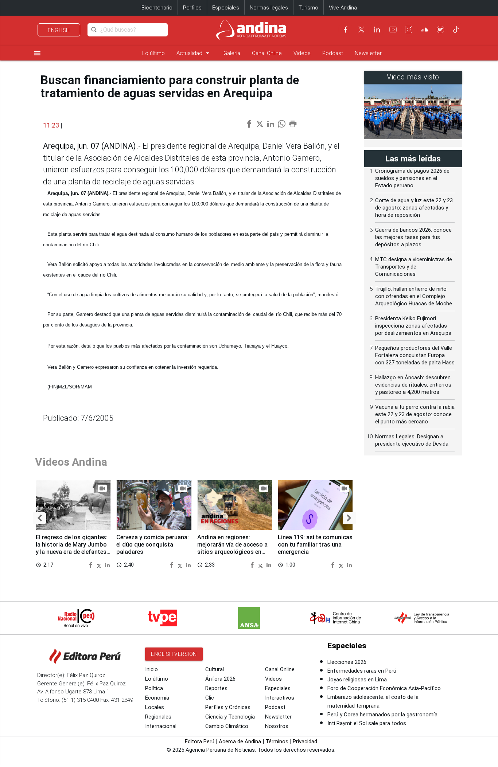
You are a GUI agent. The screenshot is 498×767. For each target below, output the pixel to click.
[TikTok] (456, 29)
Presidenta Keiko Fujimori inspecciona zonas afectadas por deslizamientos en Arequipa (413, 325)
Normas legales (269, 7)
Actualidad (194, 53)
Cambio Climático (226, 726)
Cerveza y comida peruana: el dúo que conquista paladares (152, 544)
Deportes (216, 688)
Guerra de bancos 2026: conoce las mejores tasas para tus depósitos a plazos (413, 237)
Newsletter (368, 53)
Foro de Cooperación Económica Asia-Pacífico (384, 688)
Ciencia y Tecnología (230, 716)
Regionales (158, 716)
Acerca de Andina (240, 741)
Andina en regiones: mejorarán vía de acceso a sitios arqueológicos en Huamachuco (232, 548)
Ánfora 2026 (220, 679)
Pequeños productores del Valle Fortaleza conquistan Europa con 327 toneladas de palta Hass (415, 355)
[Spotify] (440, 29)
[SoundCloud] (424, 29)
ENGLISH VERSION (174, 654)
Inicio (151, 669)
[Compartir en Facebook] (91, 564)
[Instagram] (408, 29)
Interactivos (279, 697)
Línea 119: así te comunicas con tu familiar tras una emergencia (315, 544)
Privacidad (305, 741)
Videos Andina (71, 461)
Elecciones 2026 (346, 662)
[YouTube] (393, 29)
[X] (361, 29)
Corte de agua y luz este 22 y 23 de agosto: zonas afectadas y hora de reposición (414, 207)
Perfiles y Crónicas (227, 707)
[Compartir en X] (100, 564)
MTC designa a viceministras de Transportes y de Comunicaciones (413, 266)
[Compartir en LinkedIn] (107, 564)
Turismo (308, 7)
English (59, 30)
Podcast (332, 53)
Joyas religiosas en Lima (357, 679)
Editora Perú (199, 741)
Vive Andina (343, 7)
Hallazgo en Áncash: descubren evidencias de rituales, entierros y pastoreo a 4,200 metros (413, 384)
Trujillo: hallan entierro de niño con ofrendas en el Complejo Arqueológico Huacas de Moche (413, 296)
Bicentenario (156, 7)
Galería (231, 53)
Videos (302, 53)
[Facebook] (345, 29)
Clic (209, 697)
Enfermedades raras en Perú (361, 671)
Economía (157, 697)
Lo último (153, 53)
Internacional (160, 726)
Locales (154, 707)
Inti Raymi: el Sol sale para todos (366, 723)
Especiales (225, 7)
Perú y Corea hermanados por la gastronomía (382, 714)
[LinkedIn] (377, 29)
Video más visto (413, 77)
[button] (39, 518)
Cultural (214, 669)
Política (154, 688)
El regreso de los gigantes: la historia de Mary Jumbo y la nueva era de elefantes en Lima (72, 548)
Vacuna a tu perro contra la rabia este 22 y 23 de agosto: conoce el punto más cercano (415, 414)
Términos (276, 741)
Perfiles (192, 7)
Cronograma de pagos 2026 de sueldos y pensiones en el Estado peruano (412, 178)
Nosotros (276, 726)
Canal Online (267, 53)
